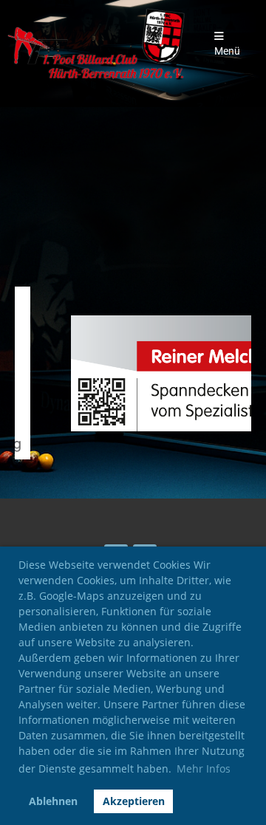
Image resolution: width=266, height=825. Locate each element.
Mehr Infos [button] (204, 768)
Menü (227, 51)
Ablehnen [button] (53, 801)
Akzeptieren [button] (134, 801)
